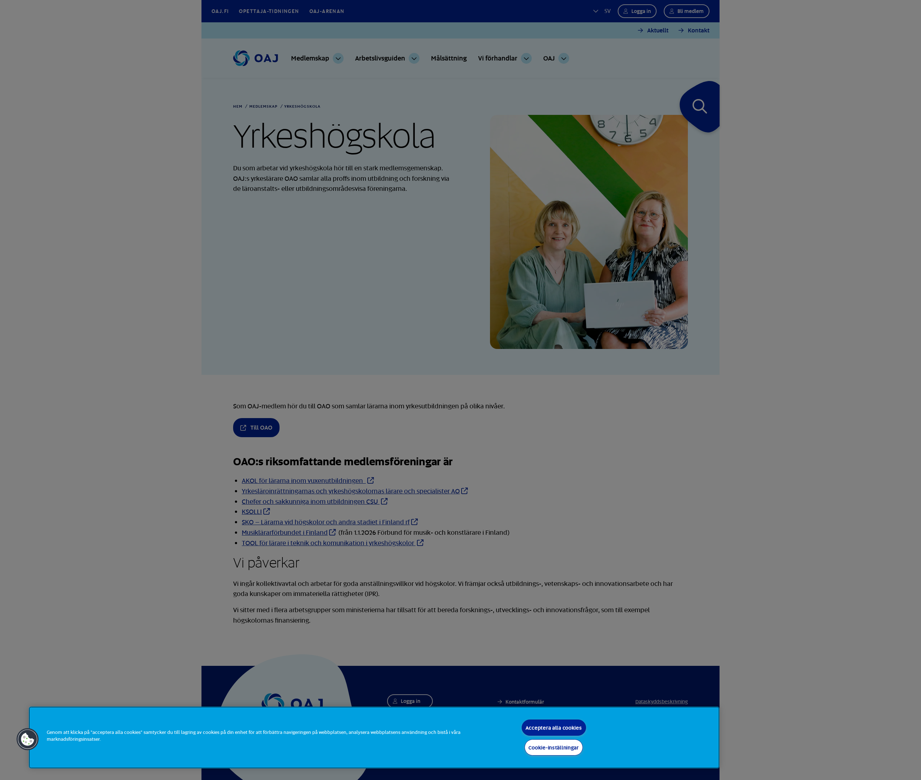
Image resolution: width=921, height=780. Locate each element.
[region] (374, 737)
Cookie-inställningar (553, 747)
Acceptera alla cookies (554, 727)
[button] (27, 739)
